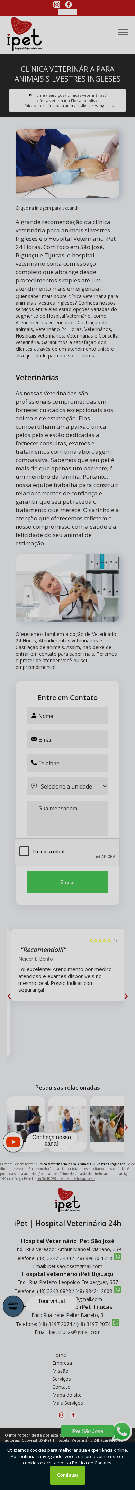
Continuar (67, 1475)
